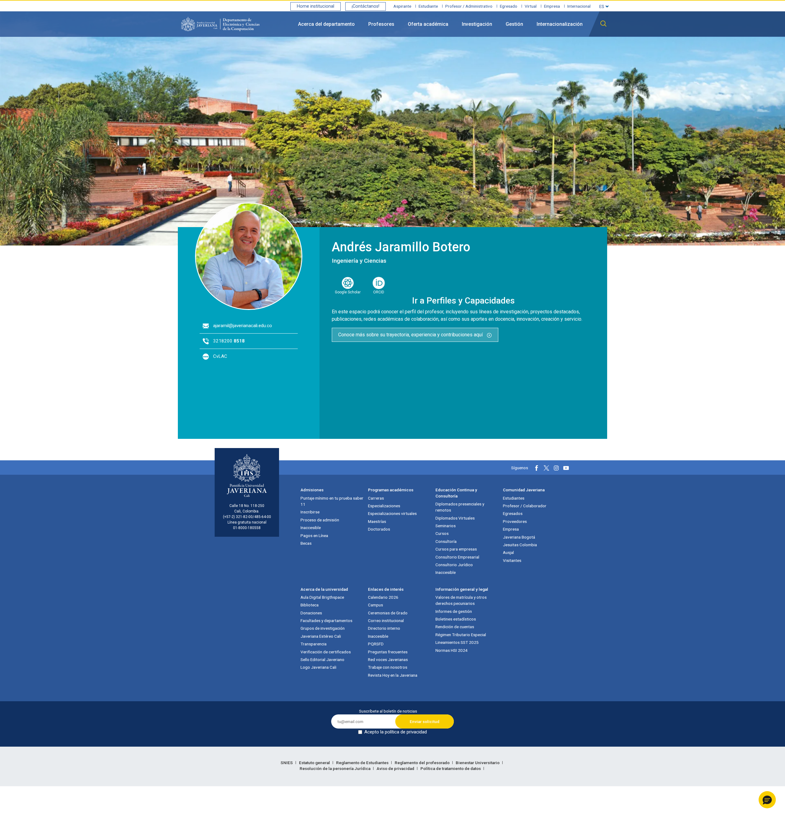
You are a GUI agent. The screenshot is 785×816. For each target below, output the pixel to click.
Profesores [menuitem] (381, 24)
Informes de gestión (453, 611)
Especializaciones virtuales (392, 513)
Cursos (442, 533)
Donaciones (311, 612)
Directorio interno (384, 628)
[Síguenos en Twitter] (546, 468)
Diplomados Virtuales (455, 518)
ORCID (378, 292)
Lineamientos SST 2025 (457, 642)
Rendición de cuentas (454, 626)
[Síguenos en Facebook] (536, 468)
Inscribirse (310, 511)
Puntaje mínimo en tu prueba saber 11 (332, 501)
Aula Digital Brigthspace (322, 597)
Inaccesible (311, 527)
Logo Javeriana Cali (318, 667)
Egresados (513, 513)
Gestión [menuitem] (514, 24)
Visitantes (512, 560)
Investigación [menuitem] (477, 24)
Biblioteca (310, 604)
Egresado (508, 6)
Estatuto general (315, 762)
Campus (375, 604)
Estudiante (428, 6)
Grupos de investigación (323, 628)
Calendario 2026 (383, 597)
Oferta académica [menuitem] (428, 24)
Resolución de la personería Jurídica (335, 768)
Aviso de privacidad (396, 768)
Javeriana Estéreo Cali (321, 636)
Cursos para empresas (456, 549)
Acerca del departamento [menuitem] (326, 24)
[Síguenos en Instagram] (556, 468)
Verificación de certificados (326, 651)
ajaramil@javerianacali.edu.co (242, 325)
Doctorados (379, 529)
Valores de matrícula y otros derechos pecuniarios (461, 600)
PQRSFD (376, 643)
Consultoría (446, 541)
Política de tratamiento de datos (451, 768)
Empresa (552, 6)
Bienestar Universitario (478, 762)
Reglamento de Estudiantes (362, 762)
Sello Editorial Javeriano (322, 659)
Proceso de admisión (320, 519)
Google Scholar (348, 292)
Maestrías (377, 521)
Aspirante (402, 6)
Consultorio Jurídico (454, 564)
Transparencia (314, 643)
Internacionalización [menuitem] (560, 24)
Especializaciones (384, 505)
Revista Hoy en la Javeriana (392, 675)
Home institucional (315, 6)
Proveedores (515, 521)
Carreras (376, 498)
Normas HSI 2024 (451, 650)
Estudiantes (513, 498)
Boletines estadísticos (455, 619)
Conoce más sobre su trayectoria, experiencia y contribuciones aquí (411, 335)
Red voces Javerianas (388, 659)
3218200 (229, 341)
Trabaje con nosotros (387, 667)
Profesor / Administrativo (468, 6)
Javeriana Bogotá (519, 537)
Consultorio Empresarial (457, 557)
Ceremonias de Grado (388, 612)
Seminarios (445, 525)
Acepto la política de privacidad (395, 732)
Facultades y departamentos (326, 620)
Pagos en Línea (314, 535)
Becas (306, 543)
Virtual (531, 6)
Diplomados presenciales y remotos (459, 506)
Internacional (579, 6)
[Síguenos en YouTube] (566, 468)
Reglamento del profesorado (422, 762)
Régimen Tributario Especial (460, 634)
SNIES (287, 762)
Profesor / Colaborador (524, 505)
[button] (767, 799)
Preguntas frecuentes (388, 651)
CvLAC (220, 356)
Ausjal (508, 552)
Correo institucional (386, 620)
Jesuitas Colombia (520, 544)
